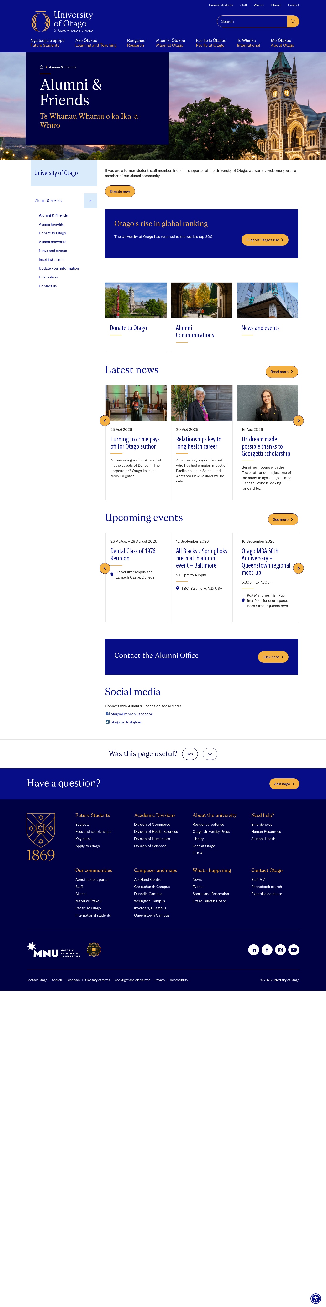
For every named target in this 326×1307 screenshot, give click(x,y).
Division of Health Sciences (156, 831)
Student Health (263, 839)
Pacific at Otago (88, 908)
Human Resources (266, 831)
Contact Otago (267, 870)
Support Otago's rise (262, 240)
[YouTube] (293, 949)
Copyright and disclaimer (132, 980)
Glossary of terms (97, 980)
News (197, 879)
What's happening (212, 870)
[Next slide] (298, 420)
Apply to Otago (87, 846)
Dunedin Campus (148, 894)
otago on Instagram (126, 722)
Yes (190, 754)
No (210, 754)
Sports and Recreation (211, 894)
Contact (293, 5)
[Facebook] (267, 949)
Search (57, 980)
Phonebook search (266, 886)
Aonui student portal (91, 879)
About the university (215, 815)
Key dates (83, 839)
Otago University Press (211, 831)
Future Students (92, 815)
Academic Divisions (154, 815)
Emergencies (261, 824)
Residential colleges (208, 824)
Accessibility (179, 980)
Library (276, 5)
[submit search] (293, 21)
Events (198, 886)
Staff (243, 5)
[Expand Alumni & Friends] (90, 200)
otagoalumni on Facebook (132, 714)
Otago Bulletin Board (209, 901)
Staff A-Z (258, 879)
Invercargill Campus (150, 908)
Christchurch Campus (152, 886)
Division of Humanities (152, 839)
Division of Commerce (152, 824)
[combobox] (252, 21)
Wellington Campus (149, 901)
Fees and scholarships (93, 831)
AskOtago (282, 784)
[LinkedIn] (253, 949)
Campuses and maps (155, 870)
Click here (271, 657)
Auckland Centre (147, 879)
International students (93, 915)
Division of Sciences (150, 846)
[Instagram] (280, 949)
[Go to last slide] (105, 420)
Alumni (259, 5)
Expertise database (266, 894)
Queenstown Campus (151, 915)
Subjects (82, 824)
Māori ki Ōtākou (88, 901)
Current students (221, 5)
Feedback (73, 980)
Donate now (120, 191)
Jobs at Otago (204, 846)
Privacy (160, 980)
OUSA (198, 853)
